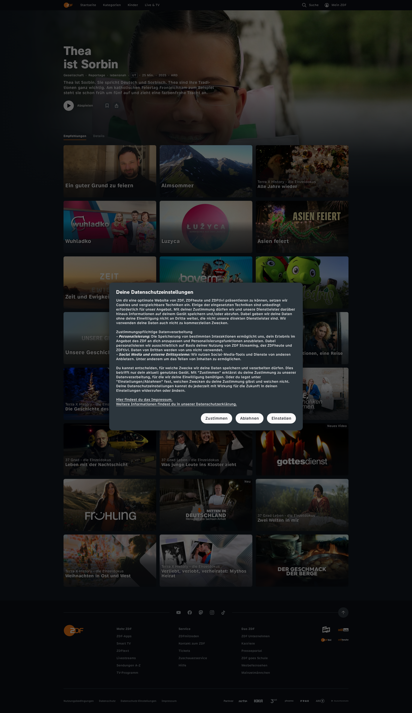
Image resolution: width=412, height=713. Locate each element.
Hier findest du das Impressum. (144, 400)
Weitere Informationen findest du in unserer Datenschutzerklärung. (176, 404)
